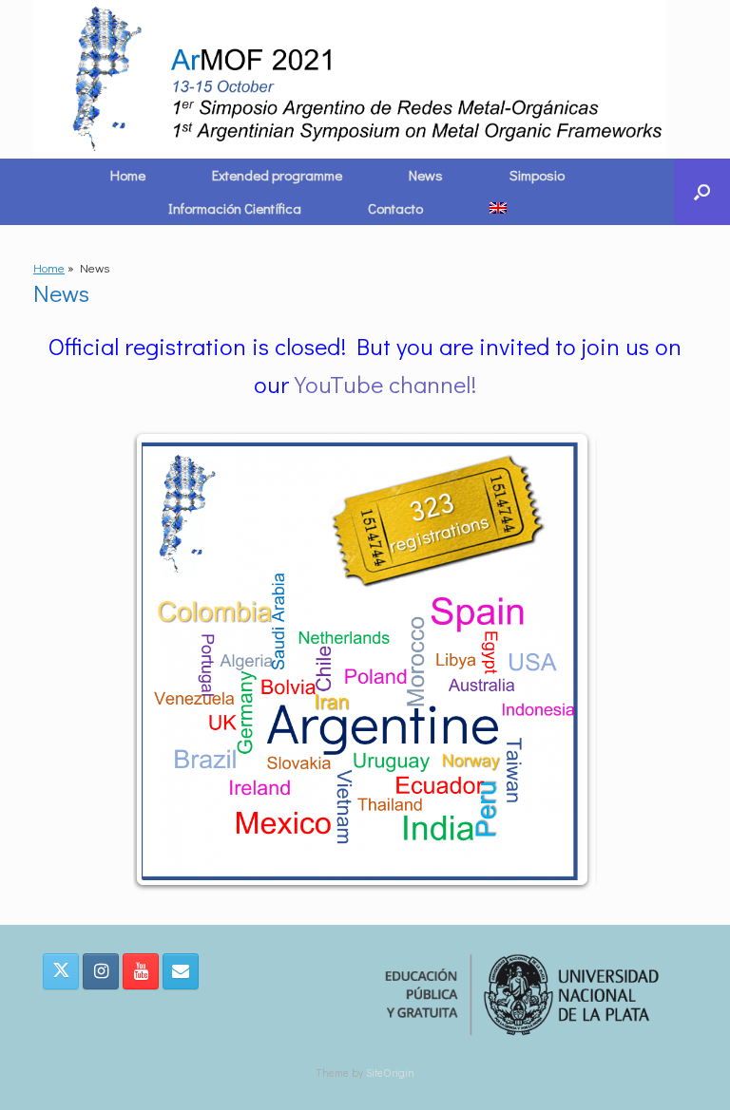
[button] (702, 192)
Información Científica (234, 207)
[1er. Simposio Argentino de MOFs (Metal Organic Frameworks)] (353, 79)
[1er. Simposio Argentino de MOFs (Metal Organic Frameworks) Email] (181, 971)
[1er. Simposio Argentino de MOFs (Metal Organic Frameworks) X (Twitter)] (61, 971)
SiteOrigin (390, 1072)
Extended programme (277, 174)
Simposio (537, 174)
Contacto (395, 207)
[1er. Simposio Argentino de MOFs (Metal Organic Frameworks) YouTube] (141, 971)
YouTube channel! (385, 384)
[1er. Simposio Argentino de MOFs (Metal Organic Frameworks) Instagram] (101, 971)
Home (127, 174)
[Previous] (173, 660)
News (426, 174)
